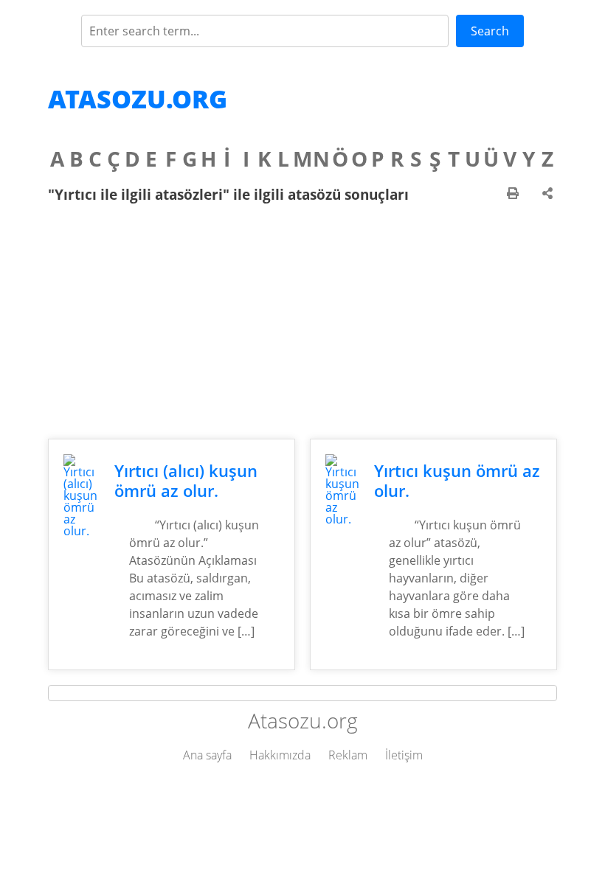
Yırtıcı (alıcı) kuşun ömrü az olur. (185, 480)
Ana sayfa (207, 755)
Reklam (347, 755)
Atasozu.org (137, 99)
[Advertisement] (302, 321)
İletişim (404, 755)
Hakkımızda (280, 755)
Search (490, 31)
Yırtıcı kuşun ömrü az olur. (457, 480)
